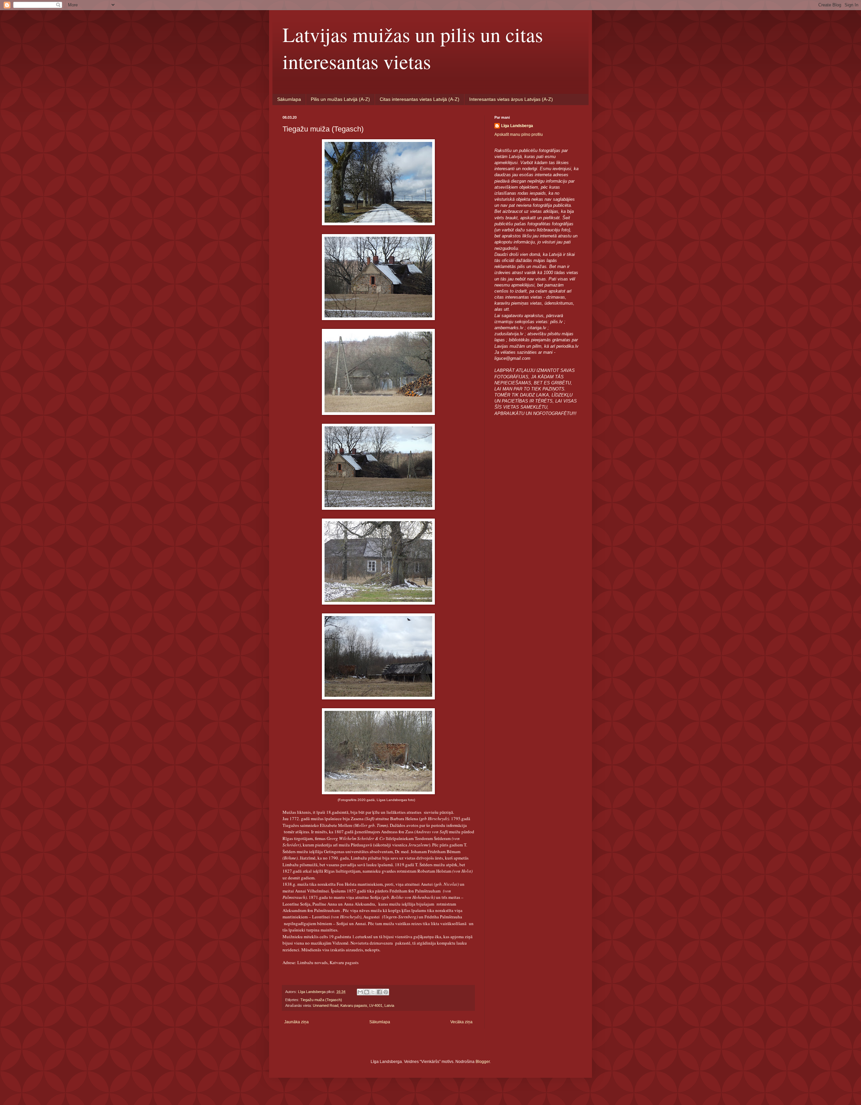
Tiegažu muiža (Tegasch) (321, 1000)
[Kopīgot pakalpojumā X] (373, 992)
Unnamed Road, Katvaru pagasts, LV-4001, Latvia (353, 1005)
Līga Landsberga (517, 125)
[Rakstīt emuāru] (366, 992)
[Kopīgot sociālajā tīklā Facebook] (379, 992)
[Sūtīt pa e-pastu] (360, 992)
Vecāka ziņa (461, 1022)
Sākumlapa (289, 99)
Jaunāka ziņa (296, 1022)
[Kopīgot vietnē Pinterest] (385, 992)
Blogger (483, 1061)
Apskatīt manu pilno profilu (518, 134)
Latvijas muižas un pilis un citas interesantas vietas (413, 48)
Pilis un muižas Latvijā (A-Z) (340, 99)
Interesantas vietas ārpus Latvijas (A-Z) (511, 99)
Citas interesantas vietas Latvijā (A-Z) (419, 99)
